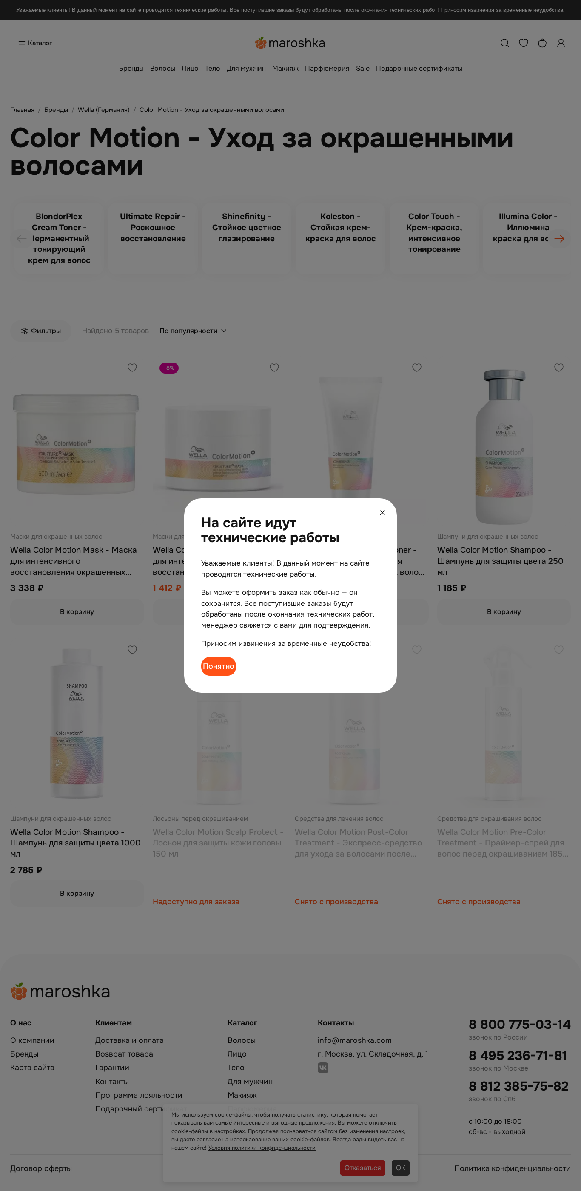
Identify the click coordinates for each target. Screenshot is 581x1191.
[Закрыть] (382, 512)
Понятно (218, 666)
